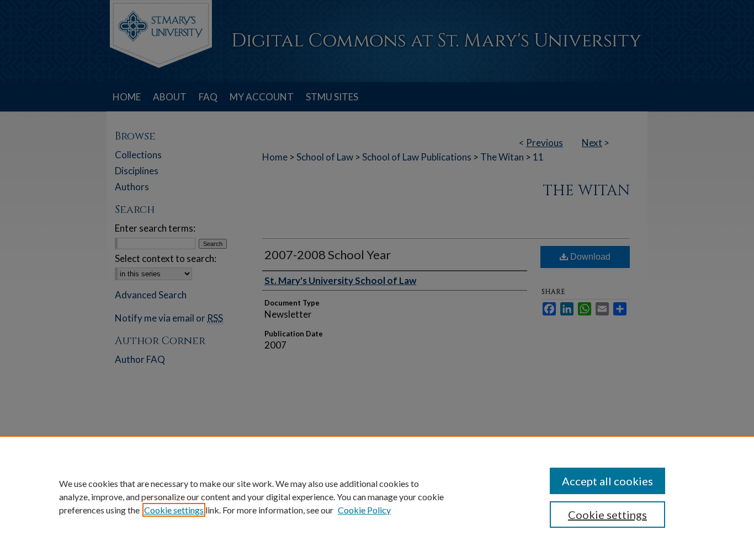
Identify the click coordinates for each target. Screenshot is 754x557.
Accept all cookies (607, 481)
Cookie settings (174, 510)
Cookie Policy (364, 510)
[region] (377, 496)
